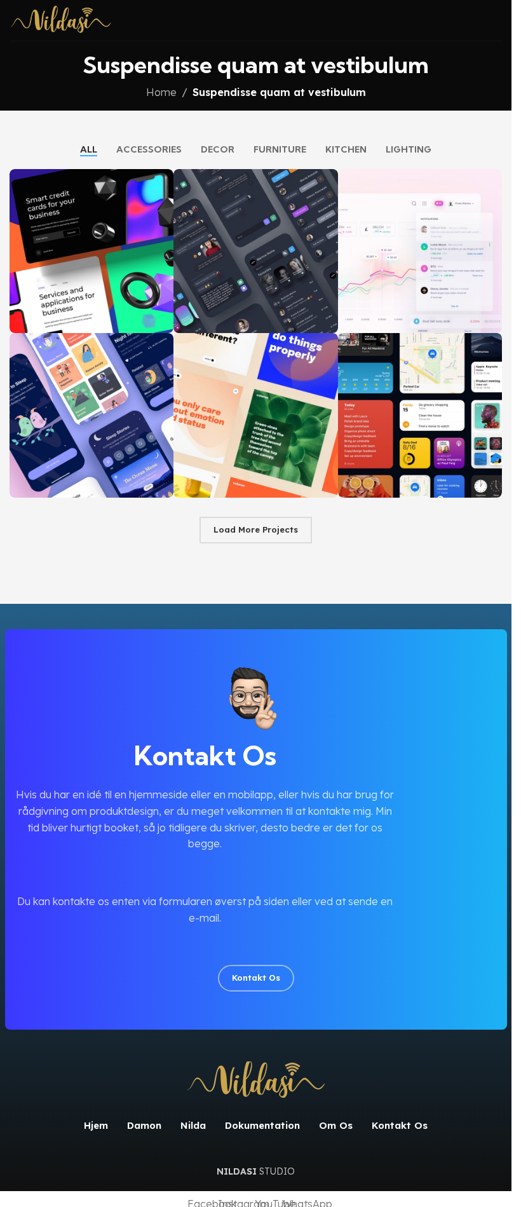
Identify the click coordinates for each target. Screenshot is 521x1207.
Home (161, 92)
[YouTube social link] (288, 952)
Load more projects (255, 529)
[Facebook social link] (224, 952)
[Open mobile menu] (496, 20)
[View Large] (162, 180)
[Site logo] (61, 19)
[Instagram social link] (256, 952)
